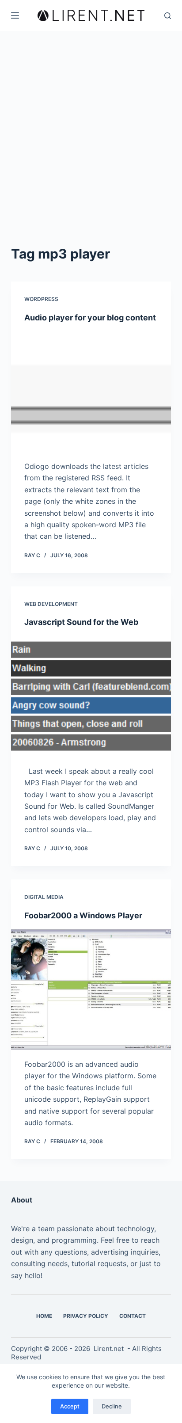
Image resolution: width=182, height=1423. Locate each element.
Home (44, 1316)
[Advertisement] (91, 148)
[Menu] (15, 15)
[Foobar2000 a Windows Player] (91, 989)
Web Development (51, 604)
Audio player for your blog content (90, 317)
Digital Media (44, 897)
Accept (70, 1406)
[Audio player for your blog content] (91, 391)
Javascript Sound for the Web (81, 622)
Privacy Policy (85, 1316)
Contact (132, 1316)
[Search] (167, 15)
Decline (112, 1406)
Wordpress (41, 299)
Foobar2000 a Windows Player (83, 915)
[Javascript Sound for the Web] (91, 696)
